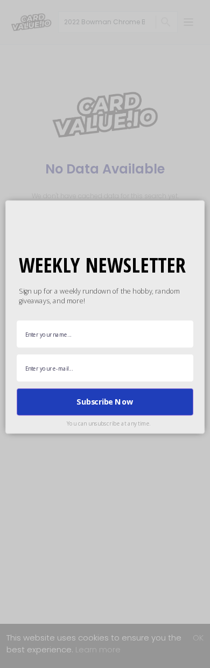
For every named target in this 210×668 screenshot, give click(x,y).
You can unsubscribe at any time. (109, 423)
